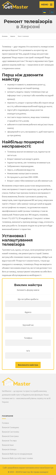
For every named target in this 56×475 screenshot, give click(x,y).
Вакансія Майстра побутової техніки (17, 458)
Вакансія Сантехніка (10, 432)
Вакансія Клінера (9, 449)
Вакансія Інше (8, 445)
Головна (4, 36)
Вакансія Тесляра (9, 440)
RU (52, 12)
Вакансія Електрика (10, 436)
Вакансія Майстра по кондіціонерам (17, 454)
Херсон (12, 36)
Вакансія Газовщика (10, 427)
